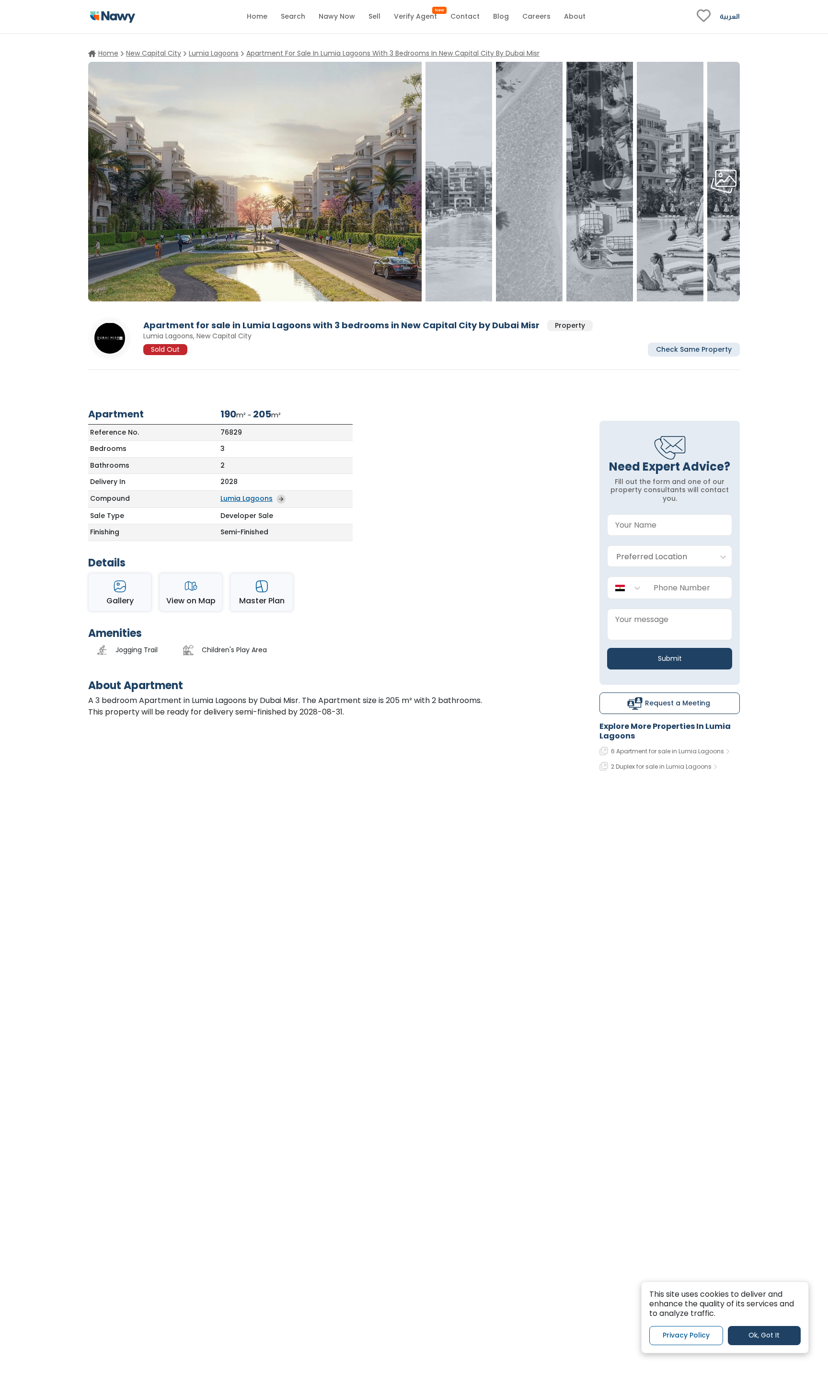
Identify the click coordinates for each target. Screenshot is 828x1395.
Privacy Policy (686, 1335)
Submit (670, 658)
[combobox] (660, 556)
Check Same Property (694, 349)
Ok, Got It (764, 1335)
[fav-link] (703, 16)
